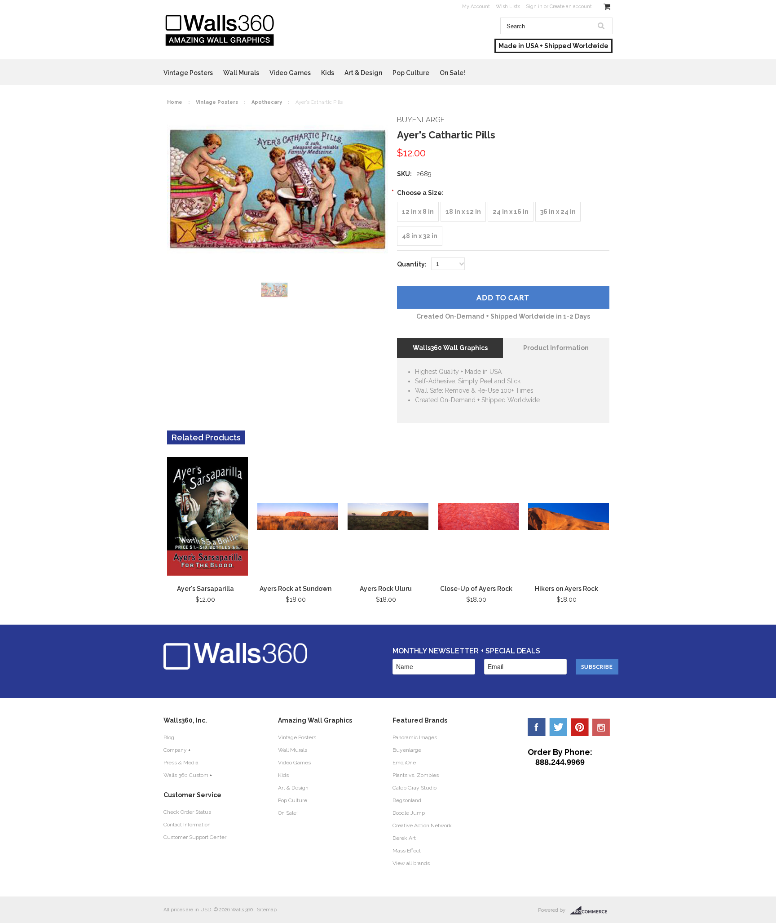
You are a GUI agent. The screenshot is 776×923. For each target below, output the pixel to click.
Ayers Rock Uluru (386, 588)
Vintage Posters (188, 72)
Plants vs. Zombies (415, 775)
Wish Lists (508, 6)
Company (175, 750)
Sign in (534, 6)
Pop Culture (410, 72)
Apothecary (266, 102)
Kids (327, 72)
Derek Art (404, 838)
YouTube (601, 727)
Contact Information (187, 824)
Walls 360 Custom (185, 775)
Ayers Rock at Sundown (295, 588)
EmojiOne (404, 762)
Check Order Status (187, 812)
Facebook (537, 727)
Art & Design (363, 72)
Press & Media (180, 762)
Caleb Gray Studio (414, 788)
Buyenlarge (406, 750)
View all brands (411, 863)
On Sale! (452, 72)
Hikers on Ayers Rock (566, 588)
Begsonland (406, 800)
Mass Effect (406, 851)
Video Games (290, 72)
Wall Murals (241, 72)
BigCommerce (591, 910)
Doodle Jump (408, 813)
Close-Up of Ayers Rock (476, 588)
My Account (476, 6)
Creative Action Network (422, 825)
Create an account (571, 6)
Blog (168, 737)
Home (174, 102)
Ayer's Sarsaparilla (205, 588)
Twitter (558, 727)
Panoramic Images (414, 737)
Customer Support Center (194, 837)
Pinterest (580, 727)
